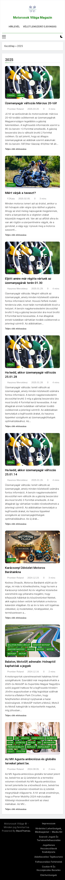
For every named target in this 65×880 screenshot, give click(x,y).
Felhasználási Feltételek (48, 862)
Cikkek (11, 95)
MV (39, 743)
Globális (51, 738)
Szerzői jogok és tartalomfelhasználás (49, 839)
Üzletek (21, 751)
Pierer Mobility (16, 747)
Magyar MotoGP (41, 645)
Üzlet (11, 751)
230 (16, 738)
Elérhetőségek (48, 875)
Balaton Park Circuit (19, 645)
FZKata (11, 198)
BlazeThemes (23, 830)
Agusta (25, 738)
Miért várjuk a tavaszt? (20, 193)
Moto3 (40, 649)
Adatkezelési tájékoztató (48, 857)
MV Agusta (49, 743)
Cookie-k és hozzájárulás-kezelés (49, 868)
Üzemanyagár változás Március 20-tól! (31, 103)
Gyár (10, 743)
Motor (22, 654)
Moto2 (30, 649)
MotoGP (12, 654)
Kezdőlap (9, 46)
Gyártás (20, 743)
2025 (10, 738)
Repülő (31, 747)
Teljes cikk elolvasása (15, 149)
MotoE (50, 649)
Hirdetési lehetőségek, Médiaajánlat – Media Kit (48, 830)
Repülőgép (44, 747)
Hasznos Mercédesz (17, 288)
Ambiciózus (38, 738)
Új (54, 747)
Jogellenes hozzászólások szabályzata (48, 848)
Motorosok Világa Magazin (32, 17)
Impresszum (48, 823)
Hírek (21, 95)
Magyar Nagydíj (16, 649)
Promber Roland (15, 109)
